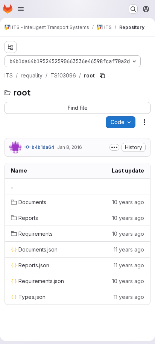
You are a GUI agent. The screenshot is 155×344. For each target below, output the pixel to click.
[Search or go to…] (133, 9)
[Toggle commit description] (114, 147)
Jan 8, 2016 (69, 147)
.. (12, 186)
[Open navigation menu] (21, 9)
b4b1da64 (42, 147)
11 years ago (129, 249)
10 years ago (128, 202)
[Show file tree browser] (11, 47)
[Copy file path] (102, 76)
